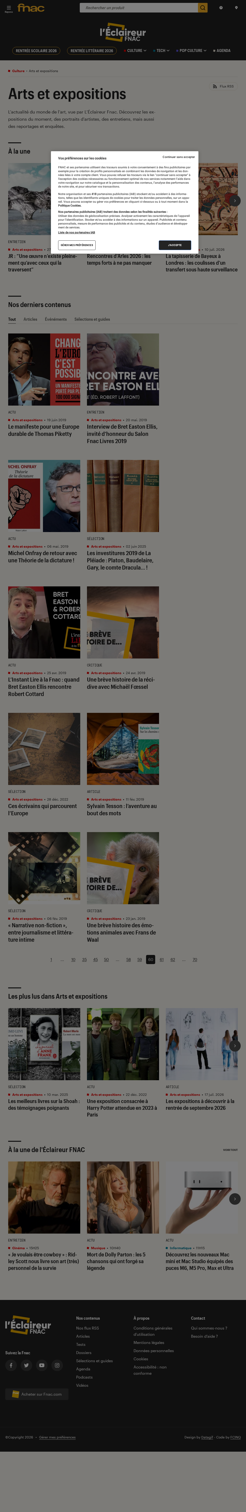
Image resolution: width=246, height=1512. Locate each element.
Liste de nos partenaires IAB (76, 232)
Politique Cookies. (69, 205)
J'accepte (175, 245)
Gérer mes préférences (77, 245)
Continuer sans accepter (179, 157)
